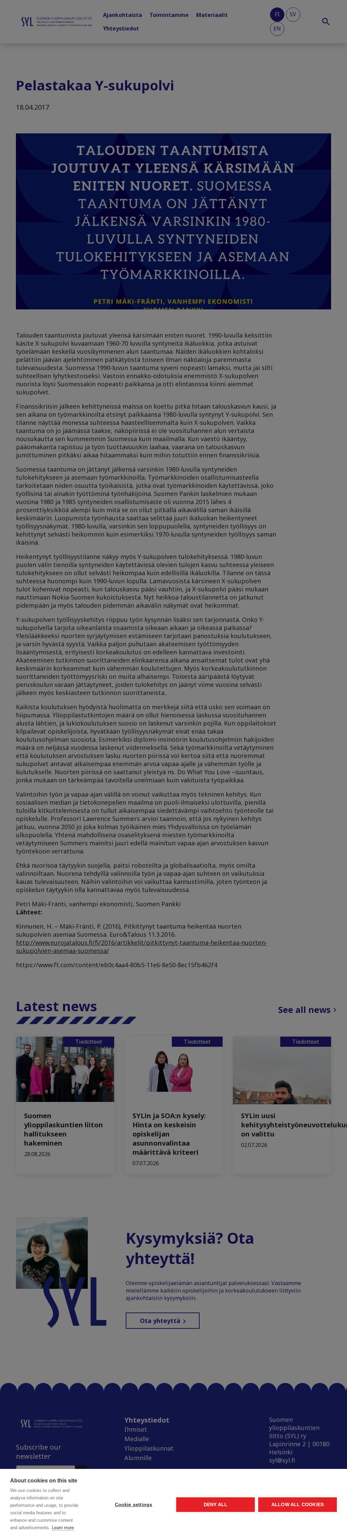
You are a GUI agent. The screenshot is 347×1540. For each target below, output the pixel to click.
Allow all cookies (297, 1504)
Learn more (63, 1527)
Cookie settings (133, 1504)
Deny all (216, 1504)
